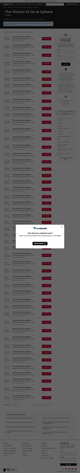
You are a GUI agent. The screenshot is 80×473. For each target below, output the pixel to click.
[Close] (62, 227)
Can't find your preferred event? (40, 233)
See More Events (38, 243)
